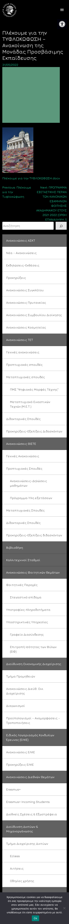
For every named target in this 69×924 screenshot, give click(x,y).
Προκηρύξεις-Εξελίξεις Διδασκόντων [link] (34, 431)
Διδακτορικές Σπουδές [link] (23, 419)
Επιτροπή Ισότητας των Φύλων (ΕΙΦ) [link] (33, 649)
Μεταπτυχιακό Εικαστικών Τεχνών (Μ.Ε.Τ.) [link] (30, 404)
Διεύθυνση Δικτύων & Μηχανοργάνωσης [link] (22, 829)
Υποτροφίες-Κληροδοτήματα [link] (28, 609)
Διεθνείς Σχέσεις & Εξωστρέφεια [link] (31, 814)
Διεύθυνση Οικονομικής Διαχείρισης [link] (33, 664)
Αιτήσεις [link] (17, 868)
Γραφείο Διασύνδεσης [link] (27, 634)
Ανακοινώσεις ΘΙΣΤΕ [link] (21, 443)
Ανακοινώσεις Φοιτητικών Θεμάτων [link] (33, 572)
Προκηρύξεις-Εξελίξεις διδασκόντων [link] (34, 535)
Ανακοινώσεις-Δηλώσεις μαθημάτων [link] (28, 483)
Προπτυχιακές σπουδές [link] (24, 364)
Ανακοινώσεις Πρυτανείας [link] (26, 302)
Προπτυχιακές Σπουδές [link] (24, 468)
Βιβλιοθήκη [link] (14, 547)
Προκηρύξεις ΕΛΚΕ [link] (20, 764)
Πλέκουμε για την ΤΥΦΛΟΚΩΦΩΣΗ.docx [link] (31, 178)
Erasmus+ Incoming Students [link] (28, 801)
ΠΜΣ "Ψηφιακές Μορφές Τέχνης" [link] (34, 389)
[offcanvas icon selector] (62, 10)
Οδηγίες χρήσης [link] (22, 881)
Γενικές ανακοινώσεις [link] (22, 352)
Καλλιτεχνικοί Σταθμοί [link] (23, 560)
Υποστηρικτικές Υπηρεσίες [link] (27, 622)
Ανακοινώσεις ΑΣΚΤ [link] (20, 240)
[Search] (61, 226)
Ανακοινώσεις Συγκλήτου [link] (25, 290)
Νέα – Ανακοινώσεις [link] (21, 253)
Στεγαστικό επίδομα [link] (25, 597)
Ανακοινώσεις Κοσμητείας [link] (26, 327)
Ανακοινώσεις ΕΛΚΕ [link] (20, 752)
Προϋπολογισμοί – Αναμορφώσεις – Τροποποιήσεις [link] (33, 720)
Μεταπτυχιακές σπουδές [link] (25, 377)
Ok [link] (35, 918)
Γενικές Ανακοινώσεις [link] (22, 456)
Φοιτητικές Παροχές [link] (22, 585)
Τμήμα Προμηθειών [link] (20, 676)
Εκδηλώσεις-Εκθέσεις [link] (22, 265)
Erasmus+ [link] (13, 789)
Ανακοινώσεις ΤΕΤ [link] (19, 339)
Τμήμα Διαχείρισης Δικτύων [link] (27, 843)
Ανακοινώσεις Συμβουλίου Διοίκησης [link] (34, 315)
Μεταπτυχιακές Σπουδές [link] (25, 510)
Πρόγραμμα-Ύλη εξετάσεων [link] (31, 498)
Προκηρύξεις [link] (16, 277)
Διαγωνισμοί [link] (15, 705)
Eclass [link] (15, 856)
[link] (62, 24)
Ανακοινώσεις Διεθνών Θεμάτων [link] (30, 777)
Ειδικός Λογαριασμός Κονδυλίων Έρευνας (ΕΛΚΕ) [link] (30, 737)
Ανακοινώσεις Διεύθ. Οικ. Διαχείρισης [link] (25, 691)
